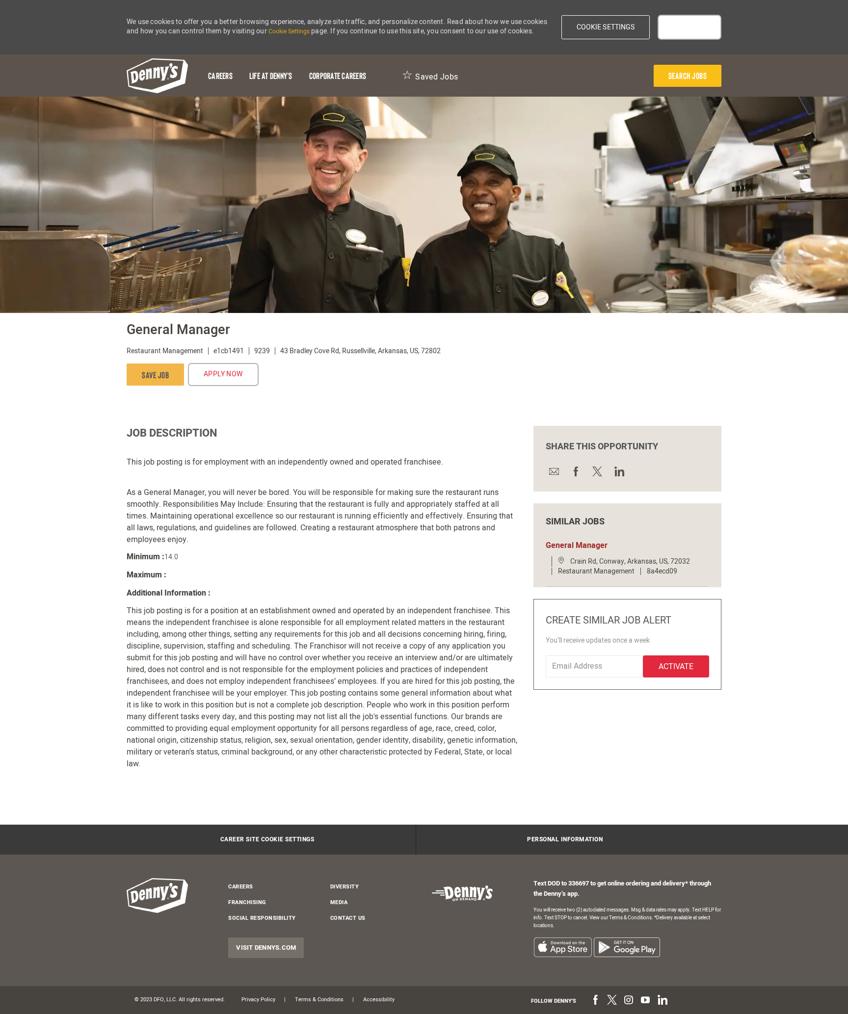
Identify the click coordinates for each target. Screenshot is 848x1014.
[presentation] (688, 76)
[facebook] (595, 1000)
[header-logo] (157, 75)
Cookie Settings (289, 31)
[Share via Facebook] (575, 471)
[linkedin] (662, 1000)
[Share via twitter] (597, 471)
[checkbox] (155, 375)
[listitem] (562, 947)
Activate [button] (676, 667)
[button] (605, 27)
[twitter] (612, 1000)
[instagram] (629, 1000)
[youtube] (645, 1000)
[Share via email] (553, 471)
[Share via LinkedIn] (618, 471)
